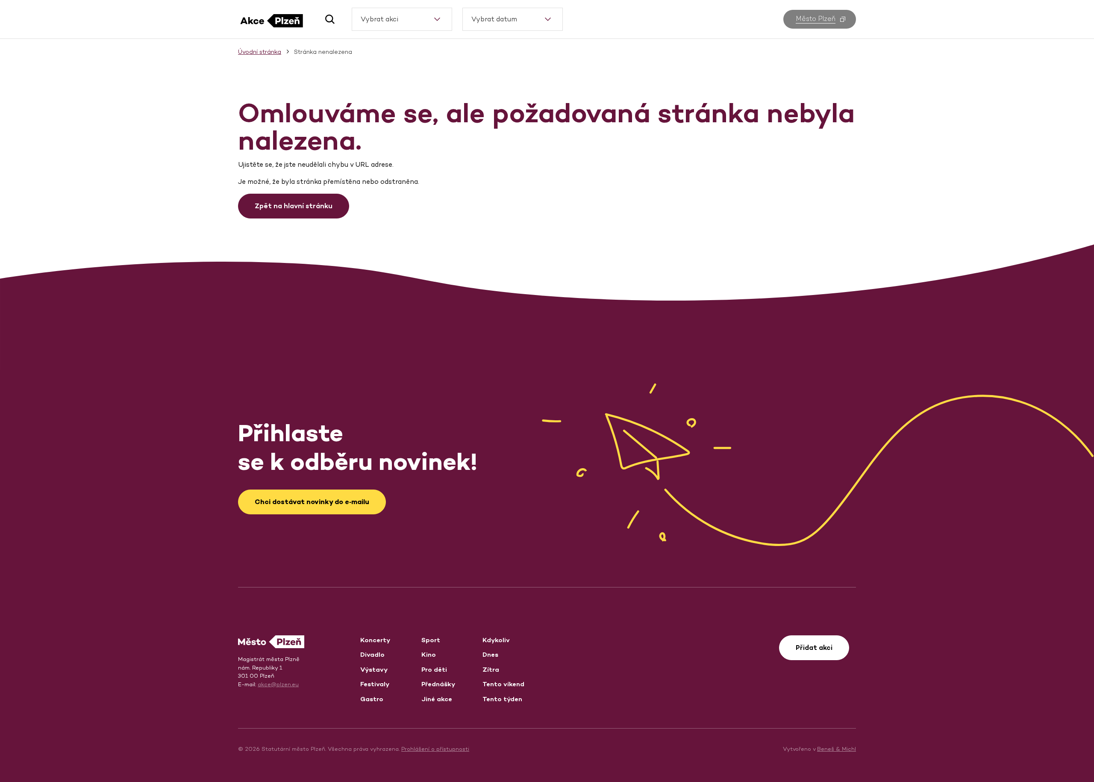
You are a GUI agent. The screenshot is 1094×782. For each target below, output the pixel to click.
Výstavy (374, 669)
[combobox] (402, 19)
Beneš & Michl (836, 748)
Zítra (490, 669)
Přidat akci (814, 647)
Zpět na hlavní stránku (293, 205)
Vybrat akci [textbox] (379, 19)
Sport (430, 640)
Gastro (371, 699)
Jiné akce (436, 699)
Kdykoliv (496, 640)
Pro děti (434, 669)
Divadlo (372, 654)
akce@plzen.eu (278, 684)
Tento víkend (503, 684)
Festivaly (374, 684)
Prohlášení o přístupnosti (435, 748)
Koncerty (375, 640)
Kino (428, 654)
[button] (327, 19)
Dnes (490, 654)
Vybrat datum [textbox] (494, 19)
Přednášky (438, 684)
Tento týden (502, 699)
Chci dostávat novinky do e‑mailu (312, 501)
